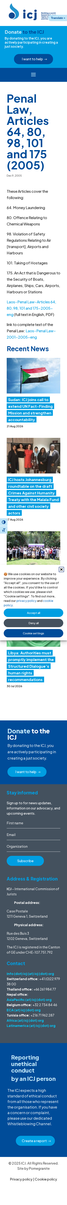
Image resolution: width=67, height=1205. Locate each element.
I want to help (32, 59)
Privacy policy (21, 1179)
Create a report (34, 1141)
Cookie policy (46, 1179)
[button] (61, 569)
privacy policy (26, 600)
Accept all (33, 612)
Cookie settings (33, 633)
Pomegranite (39, 1168)
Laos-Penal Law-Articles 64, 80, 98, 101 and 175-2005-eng (31, 308)
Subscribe (25, 861)
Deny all (33, 623)
